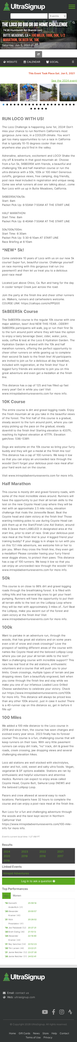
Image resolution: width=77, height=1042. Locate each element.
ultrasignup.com (24, 997)
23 (38, 108)
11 (40, 104)
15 (55, 104)
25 (46, 108)
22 (35, 108)
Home (12, 1033)
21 (31, 108)
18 (66, 104)
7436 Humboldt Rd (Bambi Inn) (22, 30)
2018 (42, 856)
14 (51, 104)
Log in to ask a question (37, 881)
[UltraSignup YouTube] (44, 1011)
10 (37, 104)
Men (6, 895)
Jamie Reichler (15, 952)
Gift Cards (24, 1033)
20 (74, 104)
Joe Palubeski (15, 927)
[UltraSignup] (24, 6)
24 (42, 108)
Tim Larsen (13, 948)
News (36, 1033)
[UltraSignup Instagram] (62, 1011)
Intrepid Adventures (16, 873)
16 (59, 104)
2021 (60, 851)
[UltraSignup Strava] (70, 1011)
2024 (6, 851)
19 (70, 104)
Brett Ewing (14, 931)
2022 (42, 851)
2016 (6, 860)
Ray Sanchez (14, 944)
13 (48, 104)
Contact (64, 1033)
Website (11, 61)
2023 (24, 851)
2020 (6, 856)
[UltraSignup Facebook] (53, 1011)
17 (62, 104)
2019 (24, 856)
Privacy (48, 1037)
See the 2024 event (64, 80)
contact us (22, 992)
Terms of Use (33, 1037)
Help (54, 1033)
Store (46, 1033)
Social (54, 61)
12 (44, 104)
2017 (60, 856)
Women (17, 895)
